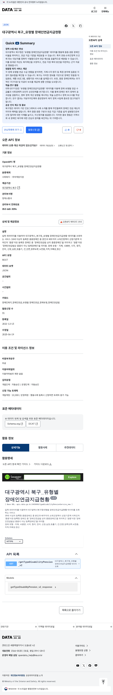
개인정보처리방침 (17, 675)
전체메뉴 (105, 11)
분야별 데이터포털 (84, 626)
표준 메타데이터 (96, 59)
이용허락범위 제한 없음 (12, 374)
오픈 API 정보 (96, 46)
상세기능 (16, 448)
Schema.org (13, 423)
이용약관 (5, 675)
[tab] (15, 448)
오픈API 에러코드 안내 (72, 222)
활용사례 (42, 447)
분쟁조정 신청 (81, 650)
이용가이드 (80, 645)
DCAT (32, 423)
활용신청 (32, 129)
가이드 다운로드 (41, 464)
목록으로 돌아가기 (71, 610)
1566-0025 (16, 651)
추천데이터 (69, 447)
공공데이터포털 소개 (34, 675)
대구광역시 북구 (9, 187)
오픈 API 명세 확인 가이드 (15, 464)
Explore (72, 477)
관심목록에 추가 (11, 129)
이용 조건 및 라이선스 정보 (99, 52)
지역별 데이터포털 (46, 626)
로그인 (94, 11)
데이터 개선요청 (46, 145)
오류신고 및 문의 (65, 145)
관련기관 (4, 626)
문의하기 (79, 655)
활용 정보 (94, 63)
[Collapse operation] (76, 554)
